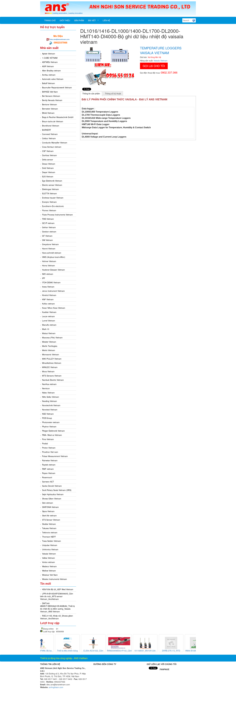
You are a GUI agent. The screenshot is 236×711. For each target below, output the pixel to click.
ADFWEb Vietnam (50, 62)
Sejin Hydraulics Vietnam (53, 494)
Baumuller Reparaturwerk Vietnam (57, 87)
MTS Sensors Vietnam (51, 375)
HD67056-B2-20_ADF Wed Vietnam (57, 589)
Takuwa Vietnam (49, 528)
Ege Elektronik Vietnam (52, 180)
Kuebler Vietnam (49, 312)
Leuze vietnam (48, 316)
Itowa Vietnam (48, 286)
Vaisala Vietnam (49, 553)
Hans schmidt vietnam (51, 252)
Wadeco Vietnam (49, 566)
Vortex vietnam (48, 562)
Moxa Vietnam (48, 371)
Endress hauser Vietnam (52, 197)
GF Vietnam (47, 235)
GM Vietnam (47, 240)
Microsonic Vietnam (50, 354)
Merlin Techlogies (49, 346)
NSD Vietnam (48, 413)
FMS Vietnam (48, 218)
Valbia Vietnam (48, 558)
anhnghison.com (56, 687)
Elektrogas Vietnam (50, 189)
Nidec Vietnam (48, 392)
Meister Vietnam (49, 341)
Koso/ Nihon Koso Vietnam (53, 307)
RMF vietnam (48, 469)
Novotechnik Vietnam (51, 405)
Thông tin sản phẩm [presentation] (91, 93)
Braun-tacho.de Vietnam (52, 121)
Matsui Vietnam (48, 333)
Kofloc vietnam (48, 303)
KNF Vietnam (48, 299)
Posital (45, 443)
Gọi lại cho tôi (154, 66)
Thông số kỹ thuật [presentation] (113, 93)
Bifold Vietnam (48, 113)
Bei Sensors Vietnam (51, 96)
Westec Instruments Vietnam (54, 579)
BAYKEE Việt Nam (50, 91)
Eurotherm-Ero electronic (53, 206)
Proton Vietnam (48, 447)
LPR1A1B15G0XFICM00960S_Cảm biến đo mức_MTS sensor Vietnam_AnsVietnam (56, 596)
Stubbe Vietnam (49, 524)
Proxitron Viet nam (50, 452)
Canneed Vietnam (50, 134)
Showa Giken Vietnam (51, 498)
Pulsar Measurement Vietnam (55, 456)
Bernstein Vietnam (50, 108)
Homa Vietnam (48, 265)
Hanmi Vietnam (48, 248)
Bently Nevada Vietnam (52, 100)
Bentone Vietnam (49, 104)
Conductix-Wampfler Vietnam (54, 142)
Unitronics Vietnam (50, 549)
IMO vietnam (47, 274)
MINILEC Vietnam (49, 367)
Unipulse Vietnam (49, 545)
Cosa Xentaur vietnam (51, 146)
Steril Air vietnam (49, 515)
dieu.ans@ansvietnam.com (60, 39)
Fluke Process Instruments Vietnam (57, 214)
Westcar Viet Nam (50, 574)
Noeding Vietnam (49, 401)
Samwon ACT (48, 481)
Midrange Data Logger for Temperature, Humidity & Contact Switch (116, 127)
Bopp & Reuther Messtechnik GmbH (57, 117)
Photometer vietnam (51, 422)
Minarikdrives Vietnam (51, 363)
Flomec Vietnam (49, 210)
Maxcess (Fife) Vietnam (52, 337)
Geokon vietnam (49, 231)
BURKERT (46, 130)
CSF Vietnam (48, 151)
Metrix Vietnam (48, 350)
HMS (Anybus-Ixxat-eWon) (53, 257)
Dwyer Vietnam (48, 172)
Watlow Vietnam (49, 570)
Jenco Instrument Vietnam (53, 291)
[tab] (91, 93)
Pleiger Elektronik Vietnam (53, 430)
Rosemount (47, 477)
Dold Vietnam (48, 168)
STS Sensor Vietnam (51, 519)
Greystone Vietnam (50, 244)
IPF (43, 278)
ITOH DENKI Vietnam (51, 282)
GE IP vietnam (48, 223)
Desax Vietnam (48, 163)
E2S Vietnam (47, 176)
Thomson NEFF (49, 536)
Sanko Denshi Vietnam (52, 485)
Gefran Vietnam (49, 227)
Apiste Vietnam (48, 53)
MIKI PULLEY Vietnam (51, 358)
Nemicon (46, 388)
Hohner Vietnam (49, 261)
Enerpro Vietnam (49, 202)
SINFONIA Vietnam (50, 507)
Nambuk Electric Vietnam (53, 380)
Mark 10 (45, 329)
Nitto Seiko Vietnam (50, 396)
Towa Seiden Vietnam (51, 541)
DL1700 (86, 115)
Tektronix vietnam (49, 532)
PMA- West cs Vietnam (52, 435)
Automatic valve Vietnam (52, 79)
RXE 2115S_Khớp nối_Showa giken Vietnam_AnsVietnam (56, 617)
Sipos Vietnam (48, 511)
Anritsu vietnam (48, 74)
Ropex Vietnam (48, 473)
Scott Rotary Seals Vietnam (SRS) (56, 490)
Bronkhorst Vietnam (50, 125)
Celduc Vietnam (49, 138)
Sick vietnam (47, 502)
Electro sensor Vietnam (52, 185)
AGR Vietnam (48, 66)
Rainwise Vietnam (49, 460)
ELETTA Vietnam (49, 193)
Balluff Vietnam (48, 83)
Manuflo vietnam (49, 324)
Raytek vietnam (48, 464)
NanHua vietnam (49, 384)
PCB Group (47, 418)
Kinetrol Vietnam (49, 295)
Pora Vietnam (48, 439)
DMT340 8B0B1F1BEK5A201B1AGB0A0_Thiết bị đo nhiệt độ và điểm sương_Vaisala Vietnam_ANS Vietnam (57, 607)
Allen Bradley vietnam (51, 70)
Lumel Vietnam (48, 320)
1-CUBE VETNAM (49, 57)
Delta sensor (47, 159)
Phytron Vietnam (49, 426)
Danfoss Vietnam (49, 155)
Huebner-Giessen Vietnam (53, 269)
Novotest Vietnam (49, 409)
